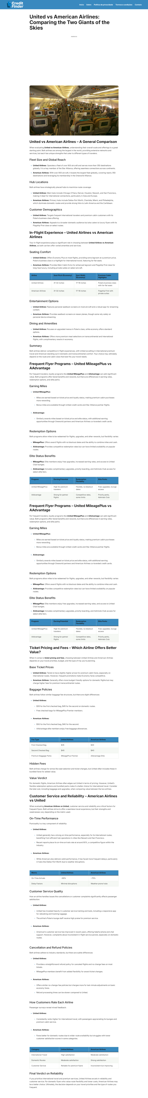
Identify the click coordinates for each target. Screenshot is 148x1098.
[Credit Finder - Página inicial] (15, 4)
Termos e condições (124, 5)
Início (81, 5)
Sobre (88, 5)
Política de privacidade (103, 5)
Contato (138, 5)
